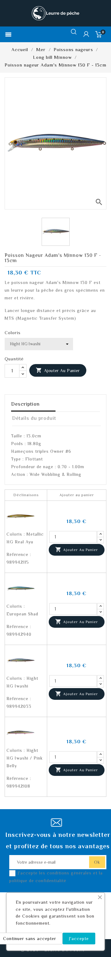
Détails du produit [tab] (34, 418)
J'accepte (79, 938)
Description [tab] (25, 404)
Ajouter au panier (58, 370)
